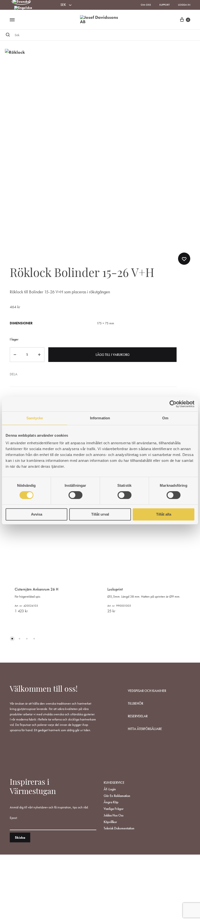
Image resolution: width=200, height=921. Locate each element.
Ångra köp (111, 802)
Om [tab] (165, 418)
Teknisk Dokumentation (119, 828)
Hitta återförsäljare (145, 729)
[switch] (75, 495)
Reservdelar (138, 716)
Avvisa (36, 514)
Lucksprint (115, 589)
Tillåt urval (100, 514)
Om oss (146, 4)
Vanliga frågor (114, 808)
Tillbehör (135, 703)
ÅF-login (110, 789)
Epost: (14, 817)
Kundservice (114, 782)
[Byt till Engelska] (23, 8)
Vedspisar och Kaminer (147, 690)
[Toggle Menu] (12, 20)
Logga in (184, 4)
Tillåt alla (163, 514)
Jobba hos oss (113, 815)
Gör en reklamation (117, 796)
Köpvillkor (110, 822)
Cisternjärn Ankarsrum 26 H (36, 589)
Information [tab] (100, 418)
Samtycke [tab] (34, 418)
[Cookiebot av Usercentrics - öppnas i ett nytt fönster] (173, 404)
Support (164, 4)
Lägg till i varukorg (113, 354)
